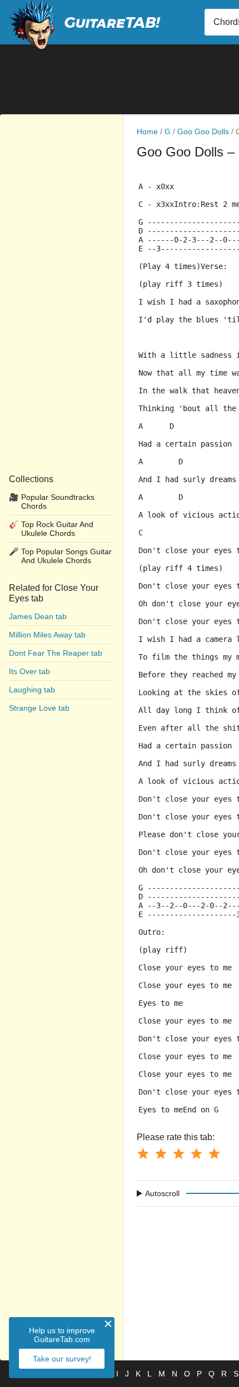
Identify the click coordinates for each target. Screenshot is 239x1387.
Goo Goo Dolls (203, 131)
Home (147, 131)
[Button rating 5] (214, 1153)
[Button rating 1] (143, 1153)
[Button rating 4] (196, 1153)
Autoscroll (162, 1193)
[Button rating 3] (178, 1153)
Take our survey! (62, 1358)
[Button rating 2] (161, 1153)
